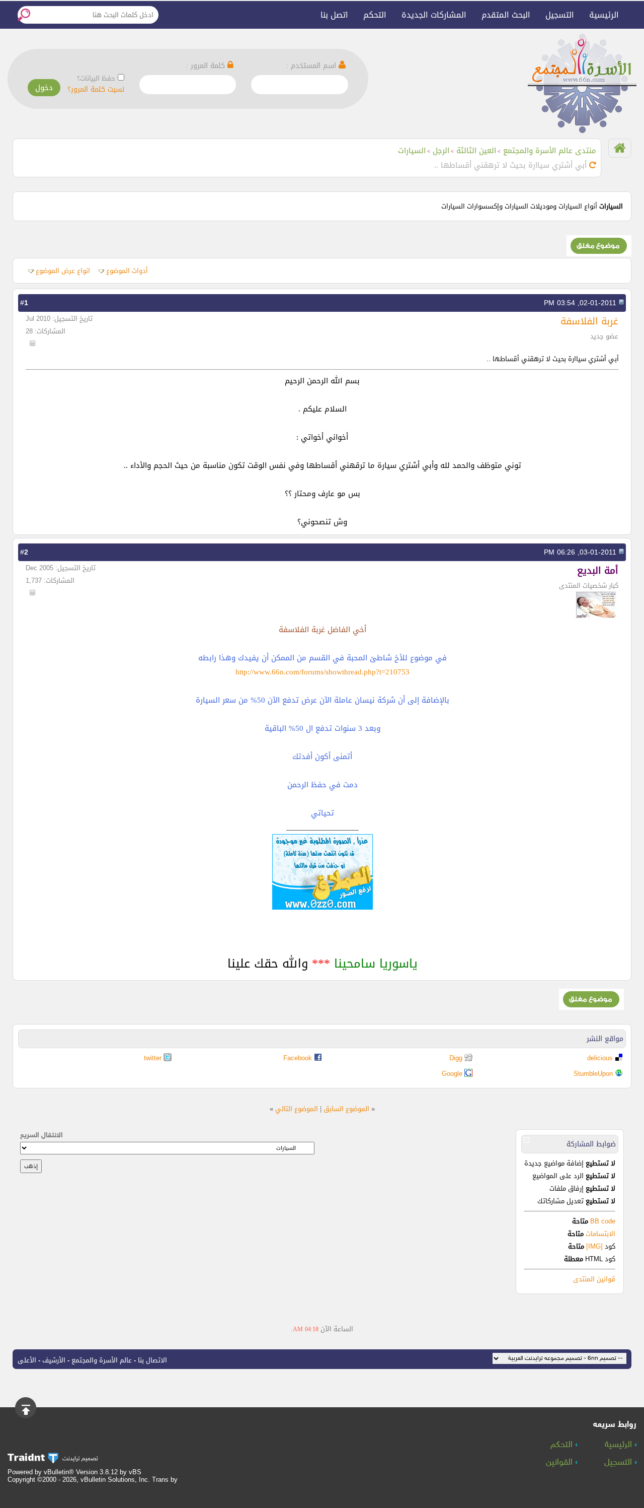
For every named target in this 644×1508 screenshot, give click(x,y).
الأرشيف (53, 1360)
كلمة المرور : (206, 66)
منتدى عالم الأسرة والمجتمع (549, 151)
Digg (455, 1058)
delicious (600, 1058)
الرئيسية (604, 15)
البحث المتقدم (505, 15)
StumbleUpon (593, 1073)
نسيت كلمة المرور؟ (95, 89)
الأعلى (27, 1360)
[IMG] (594, 1246)
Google (452, 1073)
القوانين (560, 1463)
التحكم (374, 15)
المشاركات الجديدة (433, 15)
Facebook (297, 1058)
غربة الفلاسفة (589, 321)
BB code (601, 1221)
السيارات (412, 151)
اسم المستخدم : (312, 66)
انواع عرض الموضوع (63, 270)
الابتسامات (600, 1233)
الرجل (441, 151)
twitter (153, 1058)
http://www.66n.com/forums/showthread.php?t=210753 (322, 672)
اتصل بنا (334, 15)
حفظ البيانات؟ (96, 78)
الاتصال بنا (152, 1360)
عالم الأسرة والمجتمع (101, 1360)
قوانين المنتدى (594, 1279)
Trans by (165, 1479)
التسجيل (559, 15)
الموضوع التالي (296, 1109)
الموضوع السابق (346, 1109)
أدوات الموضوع (127, 270)
